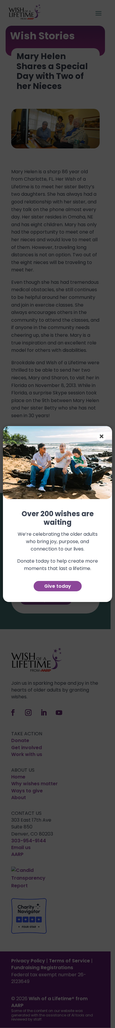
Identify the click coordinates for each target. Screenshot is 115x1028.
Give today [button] (57, 586)
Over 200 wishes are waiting (58, 518)
